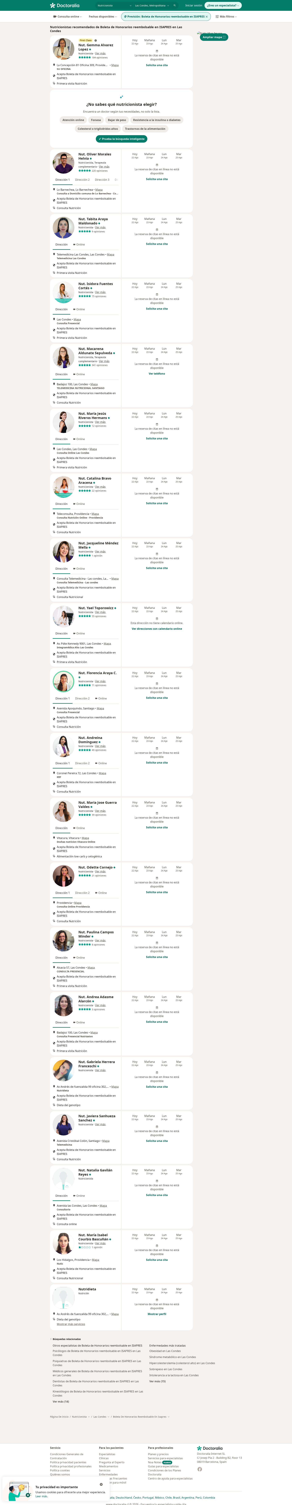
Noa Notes (159, 1462)
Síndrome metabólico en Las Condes (172, 1357)
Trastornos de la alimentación (145, 129)
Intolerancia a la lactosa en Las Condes (174, 1375)
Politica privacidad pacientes (68, 1462)
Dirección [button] (61, 244)
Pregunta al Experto (112, 1462)
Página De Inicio (59, 1416)
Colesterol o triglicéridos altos (98, 129)
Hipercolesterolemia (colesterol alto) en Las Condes (182, 1363)
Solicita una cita (157, 65)
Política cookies (60, 1470)
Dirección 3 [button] (102, 180)
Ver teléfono (157, 373)
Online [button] (80, 244)
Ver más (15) (157, 1381)
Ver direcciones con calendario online (157, 629)
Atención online (73, 120)
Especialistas (107, 1454)
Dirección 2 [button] (82, 180)
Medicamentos (108, 1466)
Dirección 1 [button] (62, 180)
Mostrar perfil (157, 1314)
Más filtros (227, 16)
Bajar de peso (117, 120)
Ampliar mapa (212, 37)
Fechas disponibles (101, 16)
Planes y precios (158, 1454)
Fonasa (96, 120)
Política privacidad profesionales (71, 1466)
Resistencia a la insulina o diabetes (156, 120)
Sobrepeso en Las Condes (165, 1369)
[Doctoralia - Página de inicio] (71, 5)
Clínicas (104, 1458)
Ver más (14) (61, 1401)
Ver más (100, 53)
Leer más (41, 1496)
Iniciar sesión (193, 5)
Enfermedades (108, 1474)
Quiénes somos (60, 1474)
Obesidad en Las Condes (165, 1351)
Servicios (104, 1470)
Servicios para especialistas (165, 1458)
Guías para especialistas (163, 1466)
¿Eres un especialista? (221, 5)
